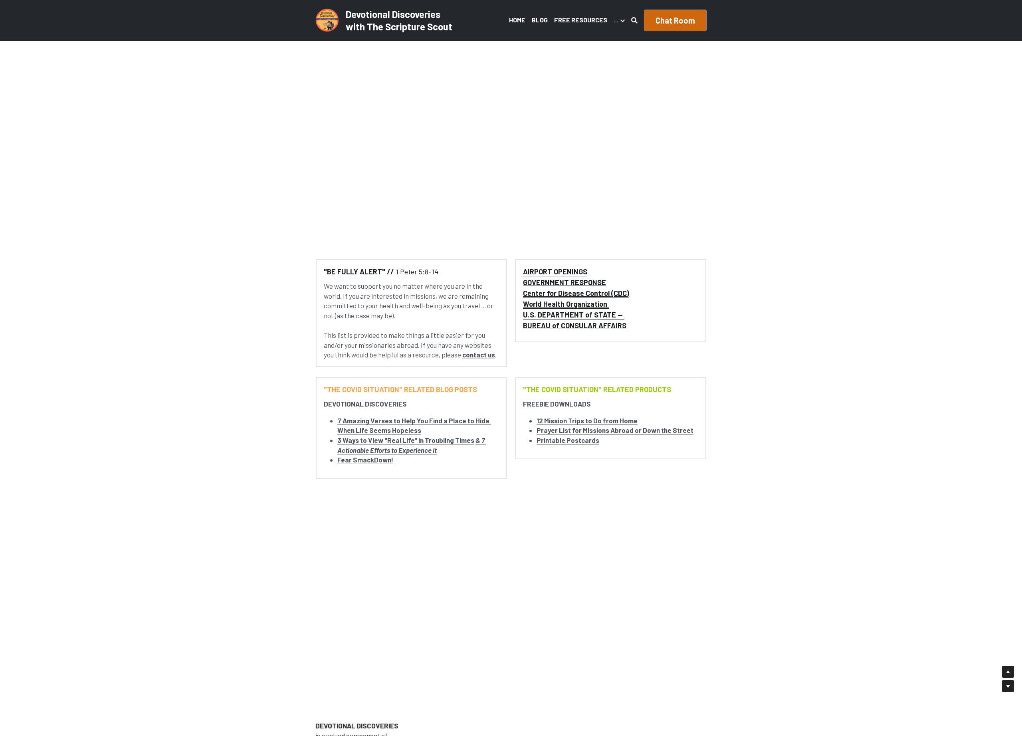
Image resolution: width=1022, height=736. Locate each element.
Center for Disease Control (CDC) (576, 293)
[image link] (327, 19)
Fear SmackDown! (365, 460)
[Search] (634, 20)
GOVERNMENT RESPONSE (564, 282)
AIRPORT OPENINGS (555, 271)
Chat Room (675, 20)
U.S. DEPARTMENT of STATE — (573, 314)
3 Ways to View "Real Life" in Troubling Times (405, 440)
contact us (478, 355)
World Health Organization (566, 304)
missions (423, 296)
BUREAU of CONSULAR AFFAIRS (574, 325)
